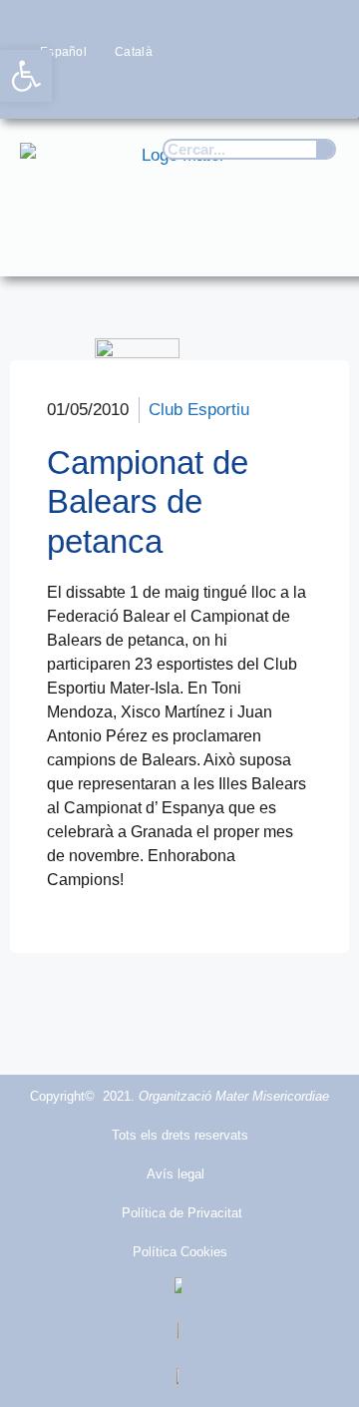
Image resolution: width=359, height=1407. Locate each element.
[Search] (325, 149)
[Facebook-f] (163, 89)
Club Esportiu (199, 409)
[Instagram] (240, 89)
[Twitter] (201, 89)
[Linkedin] (319, 89)
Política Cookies (180, 1251)
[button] (315, 242)
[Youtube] (280, 89)
